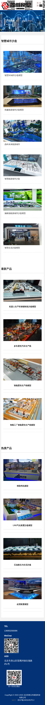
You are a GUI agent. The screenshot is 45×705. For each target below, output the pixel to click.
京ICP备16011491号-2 (26, 700)
